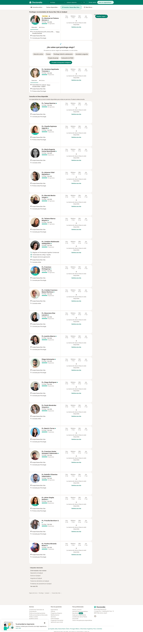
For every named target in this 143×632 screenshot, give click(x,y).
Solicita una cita (76, 27)
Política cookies (33, 617)
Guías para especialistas (79, 615)
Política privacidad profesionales (38, 615)
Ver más (49, 22)
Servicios (53, 617)
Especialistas (54, 609)
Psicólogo (41, 593)
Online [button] (43, 27)
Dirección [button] (34, 27)
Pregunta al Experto (56, 613)
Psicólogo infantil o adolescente (63, 54)
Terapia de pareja (53, 58)
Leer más (18, 628)
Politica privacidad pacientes (37, 613)
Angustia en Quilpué (36, 578)
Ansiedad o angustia (82, 54)
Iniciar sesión (92, 2)
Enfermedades (55, 618)
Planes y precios (76, 609)
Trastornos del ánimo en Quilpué (39, 581)
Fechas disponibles (51, 7)
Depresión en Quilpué (36, 573)
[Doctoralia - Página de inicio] (38, 2)
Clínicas (53, 611)
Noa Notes (77, 613)
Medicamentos (55, 615)
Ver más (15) (34, 586)
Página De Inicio (33, 593)
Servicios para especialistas (80, 611)
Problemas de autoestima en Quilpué (40, 583)
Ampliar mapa (101, 16)
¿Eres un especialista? (104, 2)
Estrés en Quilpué (35, 575)
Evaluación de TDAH (67, 58)
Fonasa (48, 54)
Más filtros (89, 7)
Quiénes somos (33, 618)
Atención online (38, 54)
